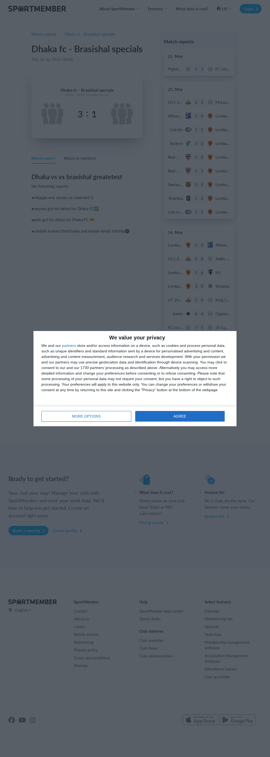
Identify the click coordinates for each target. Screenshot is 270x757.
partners (69, 345)
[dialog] (135, 378)
